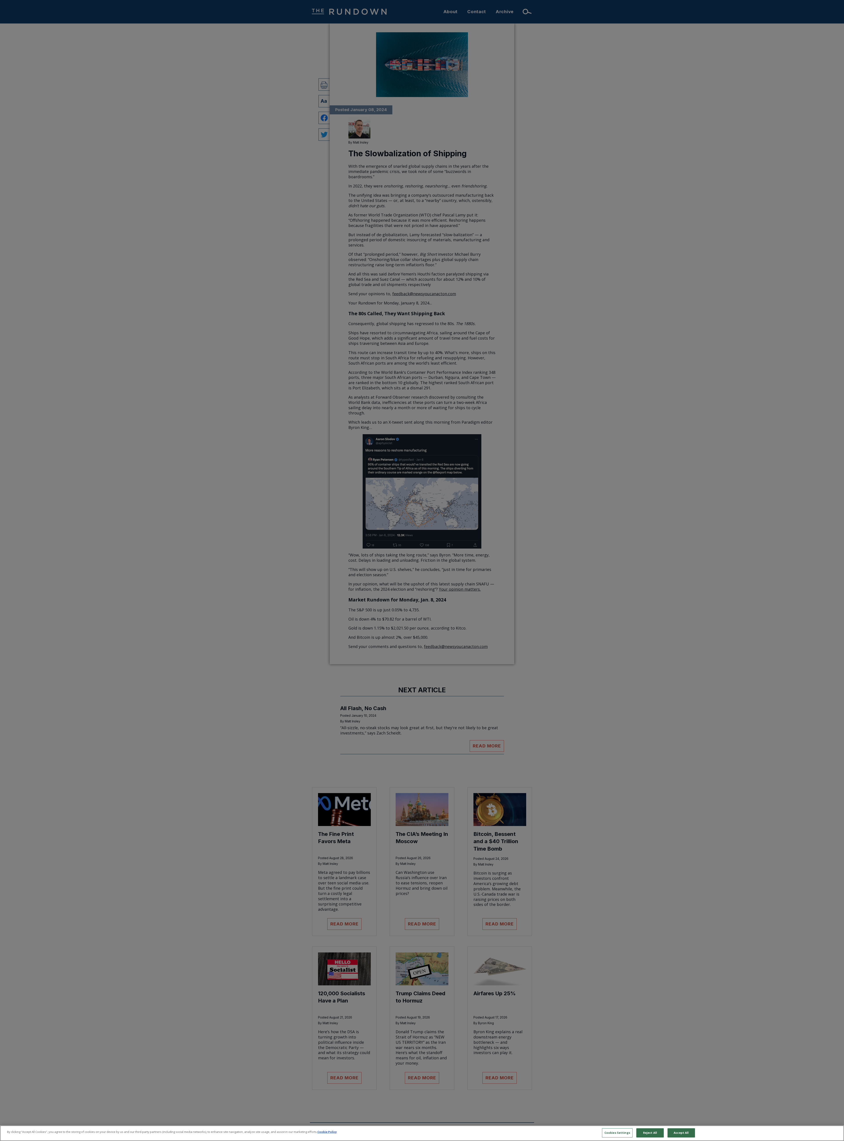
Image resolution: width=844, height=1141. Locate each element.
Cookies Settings (617, 1133)
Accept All (681, 1133)
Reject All (650, 1133)
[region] (422, 1133)
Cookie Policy (327, 1132)
